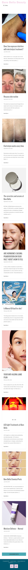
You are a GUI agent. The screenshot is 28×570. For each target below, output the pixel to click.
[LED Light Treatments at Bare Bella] (14, 403)
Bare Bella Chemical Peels (13, 479)
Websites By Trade (16, 562)
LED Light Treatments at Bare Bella (14, 426)
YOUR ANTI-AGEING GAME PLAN (13, 376)
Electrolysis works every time (14, 146)
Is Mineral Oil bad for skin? (13, 308)
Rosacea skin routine (11, 96)
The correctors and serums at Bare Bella (14, 197)
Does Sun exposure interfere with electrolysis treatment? (14, 48)
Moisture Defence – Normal (13, 528)
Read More (6, 64)
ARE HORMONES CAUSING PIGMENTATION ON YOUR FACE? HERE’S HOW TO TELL (13, 256)
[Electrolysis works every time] (14, 130)
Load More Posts (14, 554)
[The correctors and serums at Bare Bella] (14, 180)
